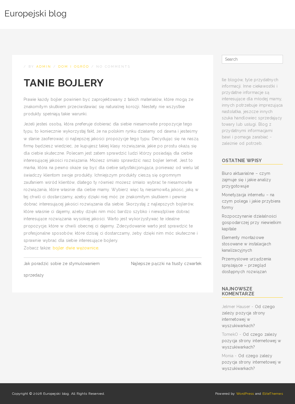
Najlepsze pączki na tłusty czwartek (166, 263)
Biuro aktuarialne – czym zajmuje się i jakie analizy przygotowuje (246, 179)
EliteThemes (272, 394)
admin (43, 66)
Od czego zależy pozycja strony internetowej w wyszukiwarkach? (251, 340)
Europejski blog (35, 13)
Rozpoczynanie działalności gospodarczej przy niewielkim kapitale (251, 222)
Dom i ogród (73, 66)
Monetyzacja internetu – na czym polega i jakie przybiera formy (251, 201)
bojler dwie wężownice (75, 248)
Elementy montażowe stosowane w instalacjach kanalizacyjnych (246, 244)
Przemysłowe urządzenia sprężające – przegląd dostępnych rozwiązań (246, 265)
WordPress (245, 394)
